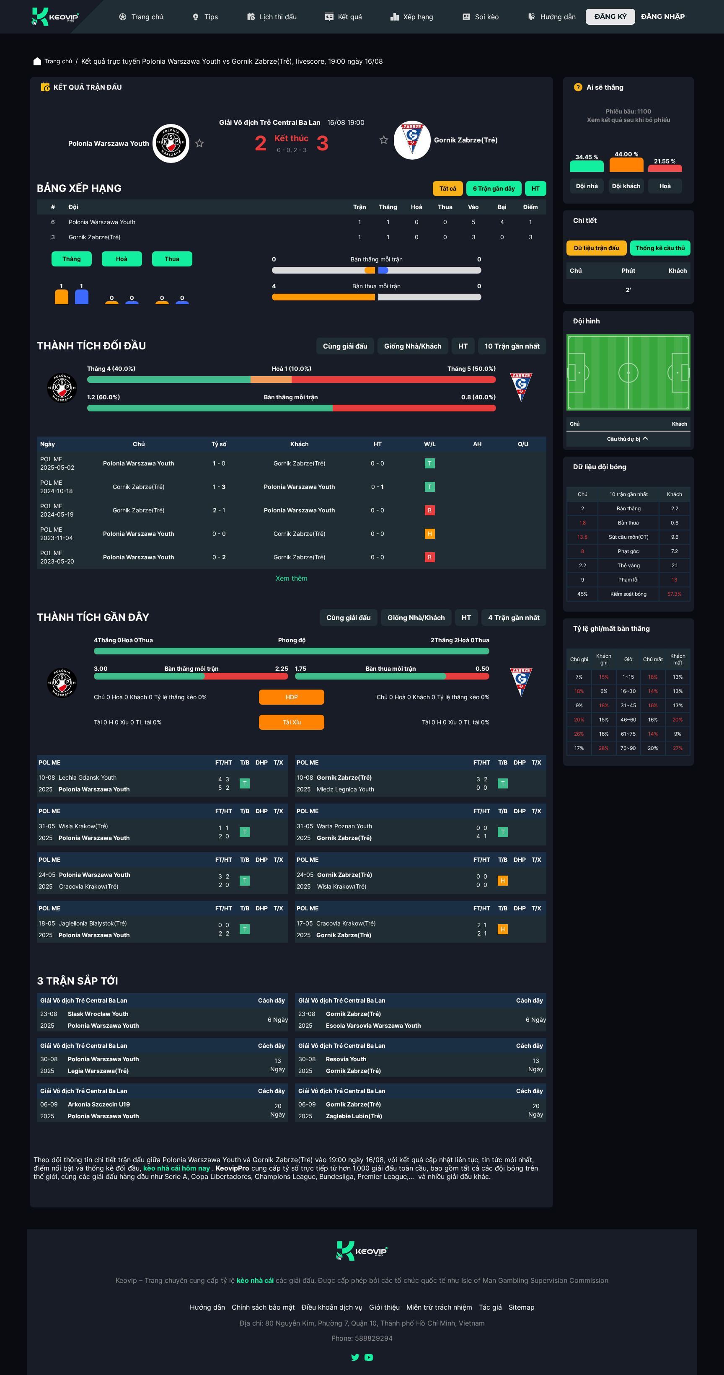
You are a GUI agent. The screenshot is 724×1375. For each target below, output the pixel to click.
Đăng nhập (663, 17)
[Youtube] (369, 1358)
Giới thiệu (384, 1307)
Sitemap (522, 1307)
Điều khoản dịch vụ (332, 1307)
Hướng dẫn (207, 1307)
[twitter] (355, 1358)
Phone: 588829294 (362, 1338)
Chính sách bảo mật (263, 1307)
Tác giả (490, 1307)
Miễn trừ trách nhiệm (439, 1307)
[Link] (55, 17)
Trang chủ (58, 61)
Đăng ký (611, 17)
